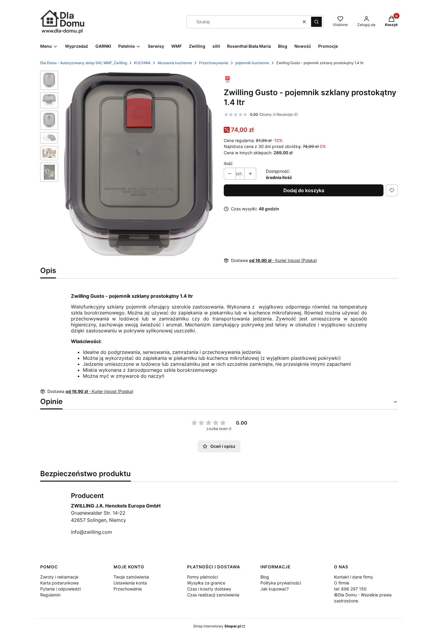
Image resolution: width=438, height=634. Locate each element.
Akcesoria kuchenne (175, 63)
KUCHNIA (142, 63)
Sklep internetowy (217, 626)
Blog (264, 576)
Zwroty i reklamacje (59, 576)
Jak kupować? (274, 588)
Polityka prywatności (280, 582)
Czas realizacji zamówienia (213, 594)
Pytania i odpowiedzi (60, 588)
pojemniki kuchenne (252, 63)
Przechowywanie (213, 63)
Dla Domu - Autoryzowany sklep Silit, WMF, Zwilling (83, 63)
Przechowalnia (128, 588)
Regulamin (50, 594)
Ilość (228, 163)
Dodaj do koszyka (303, 190)
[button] (316, 22)
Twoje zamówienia (131, 576)
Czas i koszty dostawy (209, 588)
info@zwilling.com (91, 532)
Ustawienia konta (130, 582)
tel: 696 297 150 (350, 588)
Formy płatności (202, 576)
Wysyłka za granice (206, 582)
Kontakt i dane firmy (353, 576)
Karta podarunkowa (59, 582)
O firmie (341, 582)
